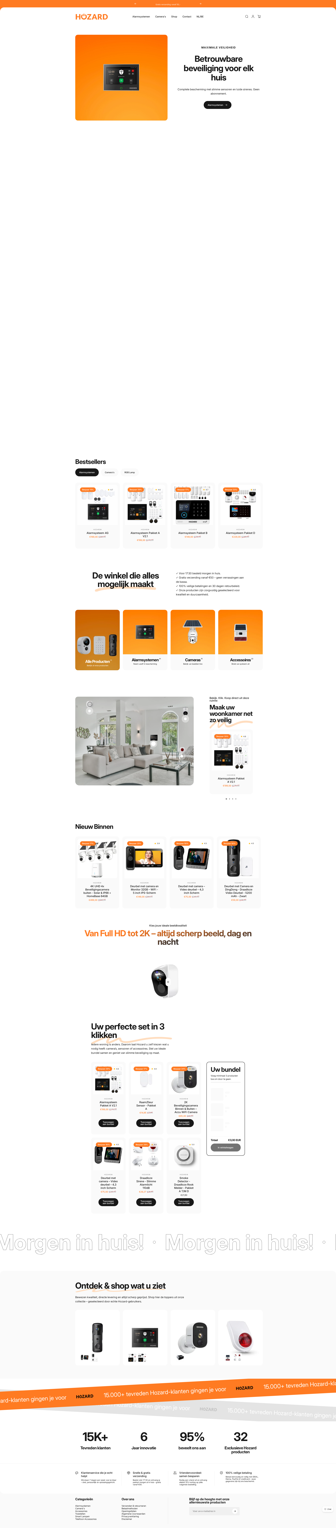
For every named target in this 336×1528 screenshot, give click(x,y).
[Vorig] (135, 3)
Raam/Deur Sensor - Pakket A (146, 1105)
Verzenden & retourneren (134, 1505)
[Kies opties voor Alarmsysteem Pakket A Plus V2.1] (142, 1357)
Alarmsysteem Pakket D (240, 533)
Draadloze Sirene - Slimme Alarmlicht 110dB (146, 1183)
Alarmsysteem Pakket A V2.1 (145, 534)
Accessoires (81, 1511)
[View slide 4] (236, 798)
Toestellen (80, 1513)
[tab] (87, 472)
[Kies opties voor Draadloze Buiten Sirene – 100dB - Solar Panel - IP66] (228, 1357)
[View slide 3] (232, 798)
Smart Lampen (82, 1516)
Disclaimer (127, 1519)
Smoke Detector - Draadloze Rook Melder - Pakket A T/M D (184, 1184)
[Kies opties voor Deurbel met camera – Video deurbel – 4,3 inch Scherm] (85, 1357)
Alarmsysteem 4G (98, 533)
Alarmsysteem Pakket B (192, 533)
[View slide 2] (229, 798)
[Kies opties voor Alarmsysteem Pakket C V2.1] (132, 1357)
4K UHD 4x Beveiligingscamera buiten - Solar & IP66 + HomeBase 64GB (97, 891)
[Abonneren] (235, 1511)
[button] (153, 744)
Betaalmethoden (130, 1508)
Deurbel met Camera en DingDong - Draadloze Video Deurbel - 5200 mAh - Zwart (238, 891)
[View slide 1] (226, 798)
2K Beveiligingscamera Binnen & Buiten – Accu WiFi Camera (186, 1107)
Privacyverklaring (130, 1516)
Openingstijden (129, 1511)
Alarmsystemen (82, 1505)
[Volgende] (200, 3)
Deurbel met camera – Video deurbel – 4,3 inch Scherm (191, 889)
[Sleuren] (168, 982)
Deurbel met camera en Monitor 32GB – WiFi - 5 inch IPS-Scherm (144, 889)
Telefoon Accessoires (86, 1519)
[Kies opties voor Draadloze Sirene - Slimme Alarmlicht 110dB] (237, 1357)
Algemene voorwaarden (133, 1513)
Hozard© (97, 529)
